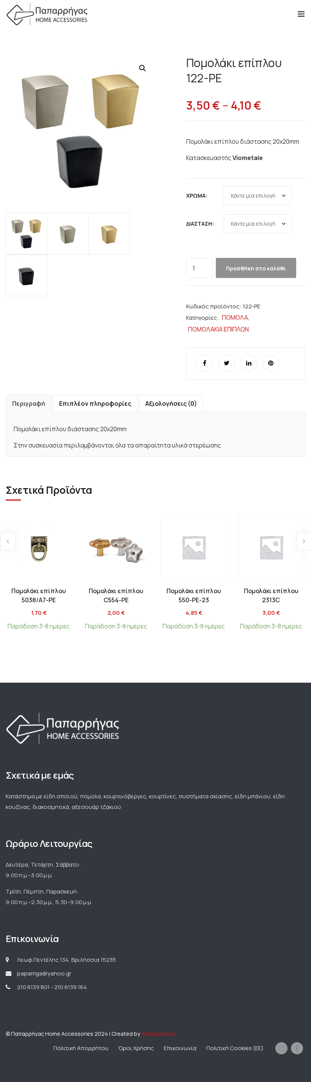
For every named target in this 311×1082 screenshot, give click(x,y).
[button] (142, 68)
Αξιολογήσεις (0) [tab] (171, 403)
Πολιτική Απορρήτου (80, 1048)
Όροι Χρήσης (136, 1048)
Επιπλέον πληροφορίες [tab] (95, 403)
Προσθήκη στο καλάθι (256, 268)
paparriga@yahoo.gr (44, 973)
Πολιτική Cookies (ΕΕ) (235, 1048)
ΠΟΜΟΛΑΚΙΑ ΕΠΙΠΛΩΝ (218, 329)
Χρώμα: (196, 195)
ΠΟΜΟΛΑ (235, 317)
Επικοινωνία (180, 1048)
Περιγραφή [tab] (28, 403)
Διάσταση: (200, 223)
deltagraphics (158, 1033)
